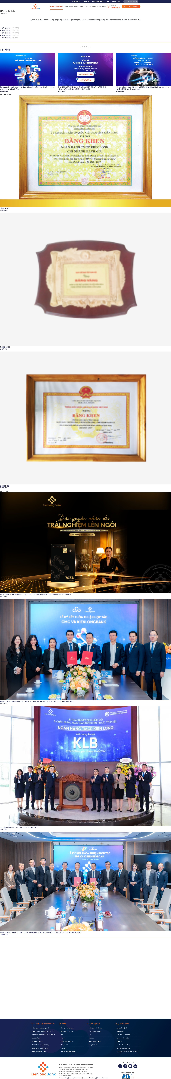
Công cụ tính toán (123, 1038)
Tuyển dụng (68, 6)
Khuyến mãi (78, 6)
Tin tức (86, 6)
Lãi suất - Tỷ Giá (122, 1028)
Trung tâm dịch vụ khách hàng (127, 1051)
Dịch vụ (63, 1038)
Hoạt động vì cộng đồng (40, 1048)
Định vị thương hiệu (39, 1051)
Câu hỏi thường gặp (123, 1048)
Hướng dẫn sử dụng (123, 1045)
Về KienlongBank (56, 6)
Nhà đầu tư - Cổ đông (98, 6)
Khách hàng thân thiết (67, 1051)
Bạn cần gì (76, 1)
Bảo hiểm (63, 1048)
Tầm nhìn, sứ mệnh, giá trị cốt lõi (43, 1031)
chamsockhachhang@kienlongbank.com (96, 1078)
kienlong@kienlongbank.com (72, 1078)
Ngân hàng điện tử (66, 1041)
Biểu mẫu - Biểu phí (123, 1034)
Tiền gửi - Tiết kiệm (66, 1028)
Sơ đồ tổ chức (36, 1038)
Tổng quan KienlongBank (40, 1028)
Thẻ (107, 1)
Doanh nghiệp (98, 1)
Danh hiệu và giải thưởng (40, 1045)
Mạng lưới (116, 1)
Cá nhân (86, 1)
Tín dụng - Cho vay (66, 1031)
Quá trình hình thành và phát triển (43, 1034)
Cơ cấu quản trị (37, 1041)
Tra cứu (119, 1041)
